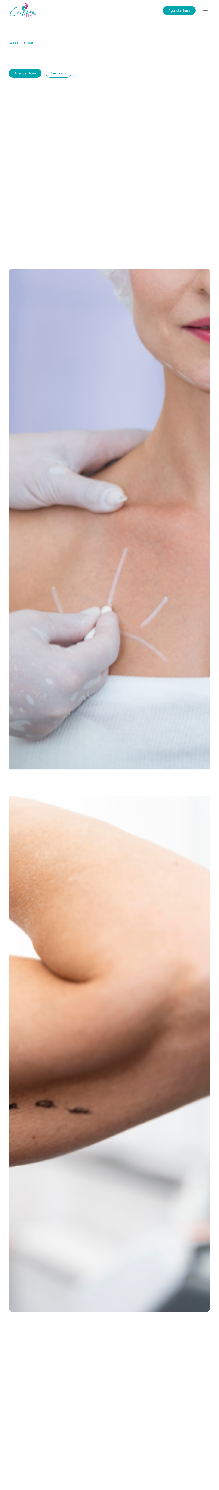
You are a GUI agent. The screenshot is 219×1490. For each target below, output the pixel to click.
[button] (205, 10)
